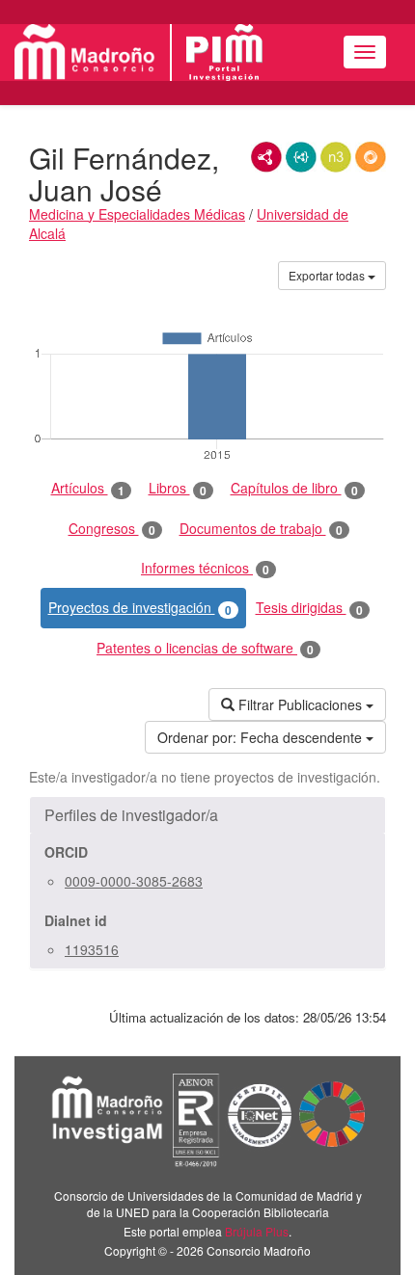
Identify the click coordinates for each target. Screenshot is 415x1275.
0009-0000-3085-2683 (134, 880)
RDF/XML (266, 157)
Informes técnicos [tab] (205, 568)
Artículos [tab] (87, 488)
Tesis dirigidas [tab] (309, 608)
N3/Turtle (335, 157)
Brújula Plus (257, 1231)
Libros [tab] (178, 488)
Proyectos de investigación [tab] (140, 608)
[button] (207, 815)
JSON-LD (301, 157)
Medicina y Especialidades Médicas (137, 214)
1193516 (92, 949)
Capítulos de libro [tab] (294, 488)
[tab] (207, 815)
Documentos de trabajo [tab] (261, 528)
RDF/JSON (370, 157)
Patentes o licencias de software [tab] (205, 648)
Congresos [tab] (112, 528)
